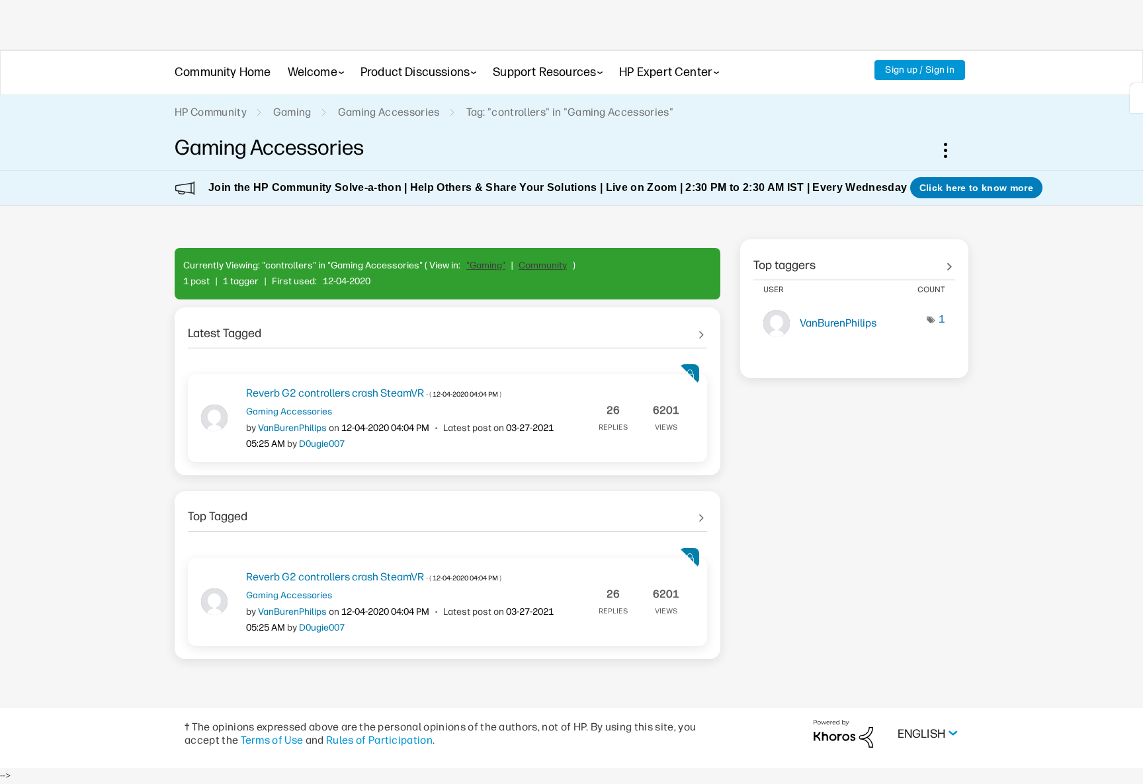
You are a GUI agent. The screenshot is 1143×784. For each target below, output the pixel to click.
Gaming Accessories (389, 112)
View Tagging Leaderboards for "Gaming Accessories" (854, 260)
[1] (1136, 98)
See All (447, 328)
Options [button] (952, 150)
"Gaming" (485, 265)
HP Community (211, 112)
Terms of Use (272, 740)
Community (543, 265)
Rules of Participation (379, 740)
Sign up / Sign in (919, 69)
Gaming (292, 112)
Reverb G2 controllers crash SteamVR (373, 393)
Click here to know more (976, 187)
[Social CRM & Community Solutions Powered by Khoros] (843, 733)
